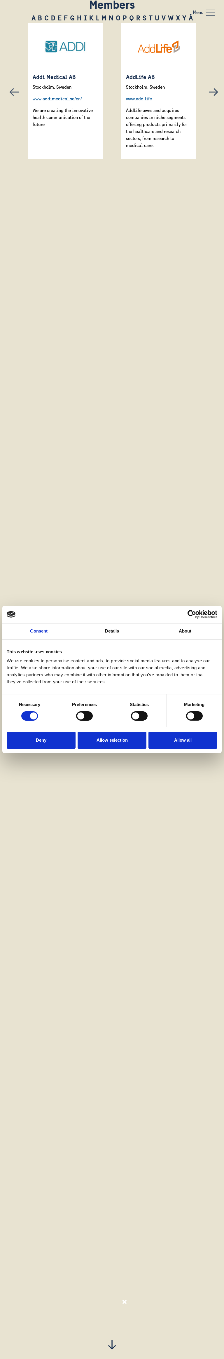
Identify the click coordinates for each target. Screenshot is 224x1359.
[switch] (84, 716)
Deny (41, 740)
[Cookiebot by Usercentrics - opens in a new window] (191, 614)
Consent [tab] (39, 630)
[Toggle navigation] (210, 13)
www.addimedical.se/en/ (57, 99)
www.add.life (139, 99)
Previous (12, 91)
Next (212, 91)
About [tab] (185, 630)
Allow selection (112, 740)
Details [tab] (112, 630)
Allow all (183, 740)
